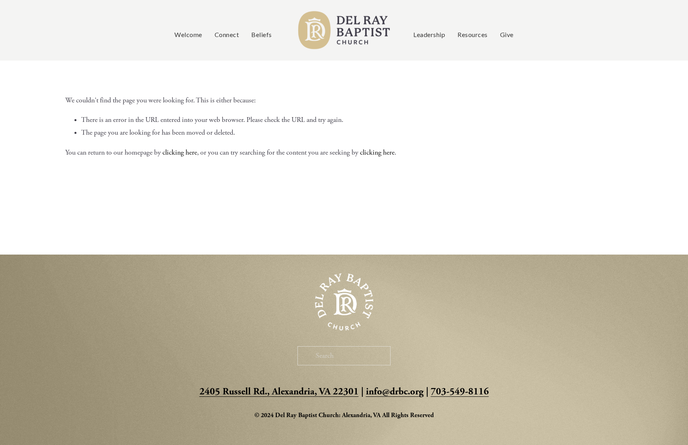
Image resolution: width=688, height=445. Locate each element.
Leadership (429, 35)
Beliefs (261, 35)
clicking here (179, 152)
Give (507, 35)
